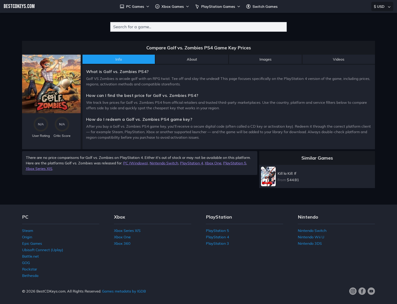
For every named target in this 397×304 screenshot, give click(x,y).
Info (118, 59)
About (192, 59)
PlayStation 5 (234, 163)
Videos (338, 59)
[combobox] (198, 27)
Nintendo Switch (164, 163)
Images (265, 59)
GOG (26, 262)
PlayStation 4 (191, 163)
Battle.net (30, 256)
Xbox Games (173, 6)
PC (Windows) (135, 163)
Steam (27, 230)
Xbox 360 (122, 243)
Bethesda (30, 275)
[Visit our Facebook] (362, 291)
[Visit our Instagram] (353, 291)
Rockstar (29, 269)
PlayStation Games (218, 6)
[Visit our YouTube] (371, 291)
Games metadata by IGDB (124, 291)
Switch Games (265, 6)
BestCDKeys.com (50, 291)
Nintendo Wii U (311, 237)
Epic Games (32, 243)
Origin (27, 237)
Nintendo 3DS (310, 243)
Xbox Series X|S (39, 168)
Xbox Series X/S (127, 230)
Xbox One (213, 163)
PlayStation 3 (217, 243)
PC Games (135, 6)
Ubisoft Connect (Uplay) (42, 250)
